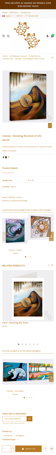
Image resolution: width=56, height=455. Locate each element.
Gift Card (13, 12)
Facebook (8, 435)
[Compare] (15, 246)
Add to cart (30, 449)
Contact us (25, 12)
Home (5, 12)
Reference (6, 201)
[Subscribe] (29, 418)
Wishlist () (33, 16)
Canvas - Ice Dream (15, 391)
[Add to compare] (51, 449)
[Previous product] (52, 57)
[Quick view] (19, 246)
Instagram (20, 435)
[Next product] (53, 57)
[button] (19, 344)
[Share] (3, 157)
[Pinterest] (8, 157)
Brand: (5, 197)
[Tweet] (6, 157)
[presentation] (49, 265)
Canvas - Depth (15, 250)
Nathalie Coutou (15, 197)
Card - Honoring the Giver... (16, 323)
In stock (5, 187)
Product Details (10, 168)
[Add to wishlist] (45, 449)
